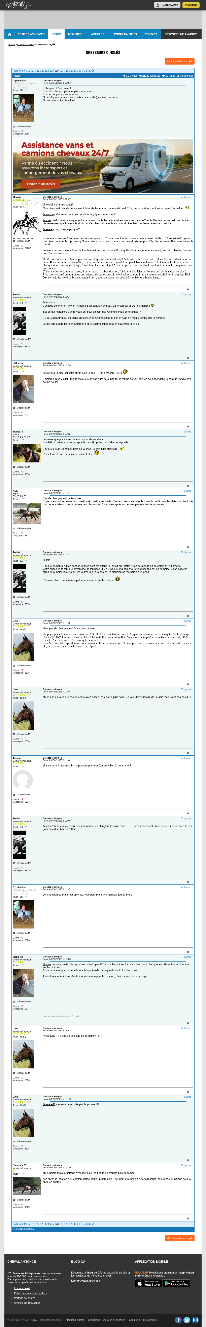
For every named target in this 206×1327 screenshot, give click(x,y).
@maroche (49, 302)
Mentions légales (75, 1320)
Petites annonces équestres (30, 1293)
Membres (75, 34)
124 (47, 70)
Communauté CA (125, 34)
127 (61, 70)
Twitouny (18, 758)
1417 (89, 70)
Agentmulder (19, 80)
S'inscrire (191, 5)
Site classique (149, 1320)
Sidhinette (18, 363)
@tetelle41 (49, 1104)
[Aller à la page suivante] (93, 70)
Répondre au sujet (181, 61)
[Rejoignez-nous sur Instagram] (195, 1320)
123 (42, 70)
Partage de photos (24, 1297)
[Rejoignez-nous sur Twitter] (186, 1320)
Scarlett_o (18, 431)
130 (76, 70)
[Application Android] (176, 1283)
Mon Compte (170, 5)
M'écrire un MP (24, 126)
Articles (97, 34)
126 (57, 70)
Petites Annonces (31, 34)
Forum (56, 34)
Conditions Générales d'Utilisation (106, 1320)
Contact (151, 34)
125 (52, 70)
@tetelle (48, 229)
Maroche (17, 197)
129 (71, 70)
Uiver (15, 620)
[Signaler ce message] (181, 289)
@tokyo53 (49, 204)
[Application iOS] (148, 1283)
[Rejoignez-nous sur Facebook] (178, 1320)
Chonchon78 (19, 1165)
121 (32, 70)
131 (81, 70)
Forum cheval (22, 1288)
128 (66, 70)
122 (37, 70)
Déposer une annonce (181, 34)
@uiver (47, 220)
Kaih (15, 490)
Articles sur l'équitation (27, 1302)
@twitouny (49, 214)
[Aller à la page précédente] (24, 70)
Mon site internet (24, 238)
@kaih (46, 559)
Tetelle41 (17, 294)
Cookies (133, 1320)
